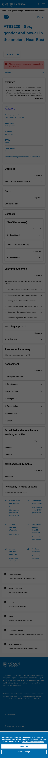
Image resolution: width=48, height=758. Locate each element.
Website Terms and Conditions (33, 742)
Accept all (24, 746)
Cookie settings (24, 752)
